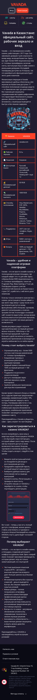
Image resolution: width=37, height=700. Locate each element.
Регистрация (22, 10)
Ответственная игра (11, 659)
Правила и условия (10, 654)
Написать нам (8, 649)
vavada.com (23, 142)
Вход (12, 10)
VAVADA (18, 4)
